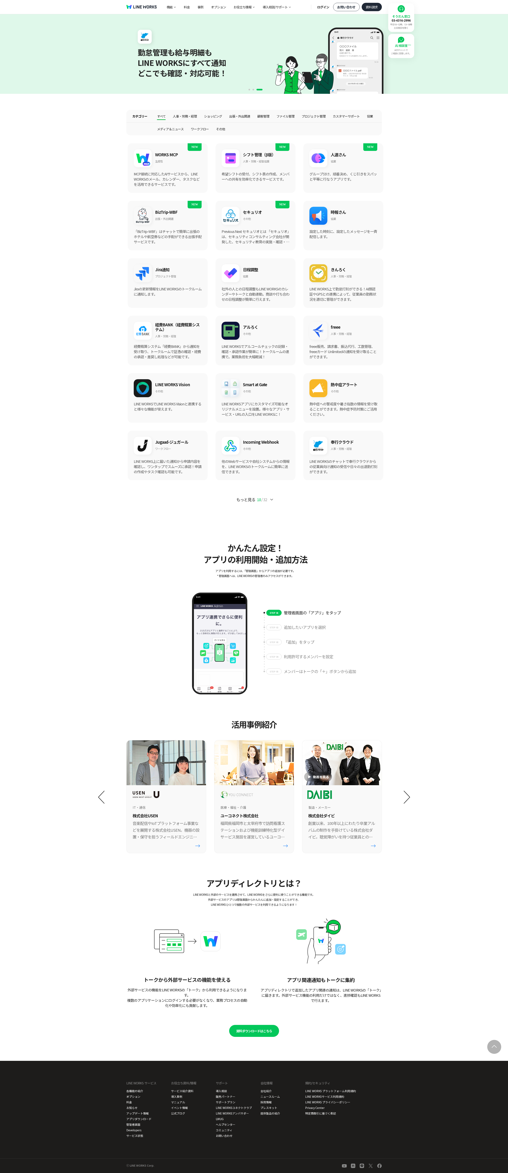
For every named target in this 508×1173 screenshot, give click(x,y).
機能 (170, 7)
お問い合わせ (346, 7)
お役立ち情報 (243, 7)
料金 (187, 7)
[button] (249, 89)
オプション (218, 7)
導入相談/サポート (275, 7)
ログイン (323, 7)
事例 (200, 7)
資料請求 (372, 7)
